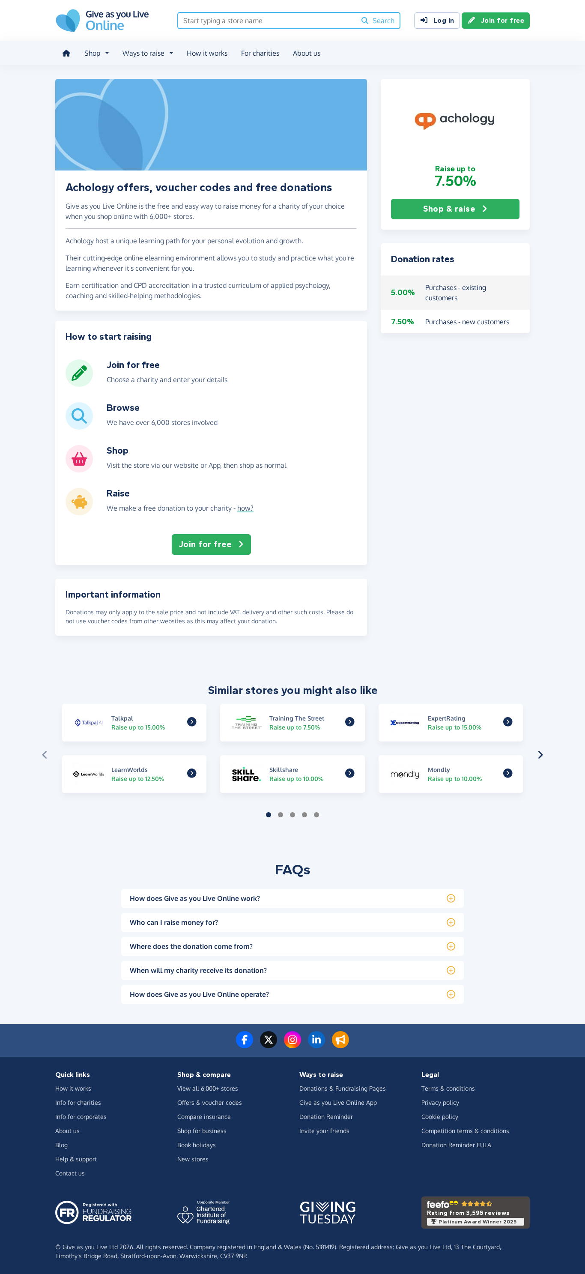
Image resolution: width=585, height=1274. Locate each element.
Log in (443, 20)
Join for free (503, 20)
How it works (207, 53)
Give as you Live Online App (338, 1102)
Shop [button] (92, 53)
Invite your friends (324, 1130)
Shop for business (202, 1130)
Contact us (70, 1173)
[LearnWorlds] (192, 774)
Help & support (76, 1159)
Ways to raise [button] (143, 53)
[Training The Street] (350, 723)
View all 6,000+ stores (207, 1088)
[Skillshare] (350, 774)
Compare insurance (204, 1116)
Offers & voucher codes (209, 1102)
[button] (455, 121)
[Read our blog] (340, 1045)
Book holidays (196, 1144)
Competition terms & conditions (465, 1130)
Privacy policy (440, 1102)
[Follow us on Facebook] (244, 1045)
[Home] (66, 53)
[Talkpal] (192, 723)
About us (306, 53)
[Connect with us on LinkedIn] (316, 1045)
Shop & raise (449, 209)
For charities (260, 53)
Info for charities (78, 1102)
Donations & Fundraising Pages (342, 1088)
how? (245, 508)
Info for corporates (81, 1116)
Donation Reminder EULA (456, 1144)
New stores (193, 1159)
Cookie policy (439, 1116)
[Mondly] (508, 774)
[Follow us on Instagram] (292, 1045)
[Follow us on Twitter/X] (268, 1045)
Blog (61, 1144)
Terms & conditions (448, 1088)
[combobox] (267, 20)
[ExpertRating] (508, 723)
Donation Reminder (326, 1116)
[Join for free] (79, 383)
